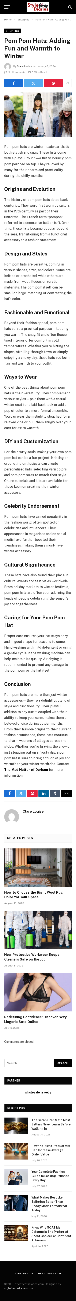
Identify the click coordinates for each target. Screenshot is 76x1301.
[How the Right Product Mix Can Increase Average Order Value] (16, 1151)
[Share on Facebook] (13, 83)
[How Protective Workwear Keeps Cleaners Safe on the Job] (38, 930)
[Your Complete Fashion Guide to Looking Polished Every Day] (16, 1177)
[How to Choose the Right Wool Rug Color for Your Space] (38, 867)
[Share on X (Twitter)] (33, 83)
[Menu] (7, 7)
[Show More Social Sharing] (68, 83)
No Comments (17, 72)
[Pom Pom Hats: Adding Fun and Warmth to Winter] (38, 114)
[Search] (69, 7)
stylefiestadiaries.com (18, 1288)
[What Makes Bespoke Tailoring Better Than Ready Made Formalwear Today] (16, 1203)
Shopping (12, 31)
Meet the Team (49, 1273)
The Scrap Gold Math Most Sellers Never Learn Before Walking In (51, 1124)
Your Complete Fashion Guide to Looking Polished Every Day (50, 1176)
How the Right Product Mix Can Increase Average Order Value (50, 1150)
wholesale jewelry (38, 1092)
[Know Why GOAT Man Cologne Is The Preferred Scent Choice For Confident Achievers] (16, 1233)
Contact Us (24, 1273)
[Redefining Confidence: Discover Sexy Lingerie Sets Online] (38, 992)
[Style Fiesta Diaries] (38, 7)
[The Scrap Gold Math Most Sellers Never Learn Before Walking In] (16, 1126)
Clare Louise (24, 66)
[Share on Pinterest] (53, 83)
